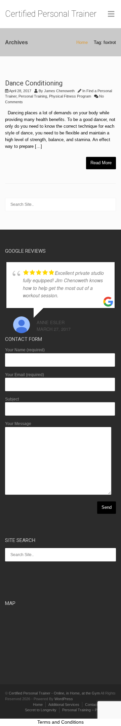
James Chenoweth (59, 91)
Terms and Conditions (60, 722)
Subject (12, 399)
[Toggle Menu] (111, 14)
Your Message (18, 423)
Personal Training (32, 96)
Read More (101, 162)
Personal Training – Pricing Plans (89, 710)
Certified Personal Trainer (50, 14)
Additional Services (63, 705)
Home (82, 42)
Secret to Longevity (40, 710)
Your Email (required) (24, 374)
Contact (91, 705)
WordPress (63, 699)
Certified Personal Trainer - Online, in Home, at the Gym (54, 693)
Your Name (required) (25, 350)
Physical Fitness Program (70, 96)
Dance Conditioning (34, 83)
